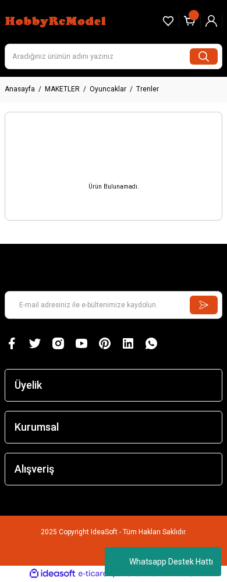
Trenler (147, 89)
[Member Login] (211, 21)
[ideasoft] (52, 574)
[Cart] (190, 21)
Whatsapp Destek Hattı (171, 561)
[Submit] (204, 305)
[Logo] (57, 20)
